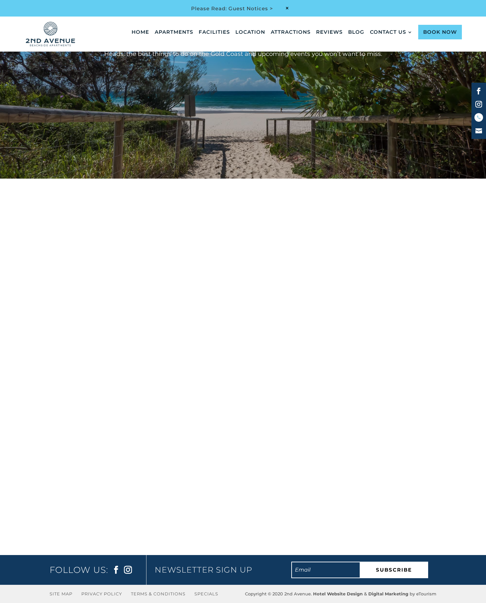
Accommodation (109, 477)
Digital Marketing (388, 593)
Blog (356, 32)
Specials (206, 593)
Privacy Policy (101, 593)
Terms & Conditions (158, 593)
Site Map (61, 593)
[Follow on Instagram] (478, 104)
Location (250, 32)
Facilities (214, 32)
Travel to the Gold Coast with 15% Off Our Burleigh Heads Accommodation (192, 464)
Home (140, 32)
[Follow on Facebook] (478, 91)
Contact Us (388, 32)
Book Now (440, 32)
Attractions (290, 32)
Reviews (329, 32)
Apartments (174, 32)
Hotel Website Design (338, 593)
